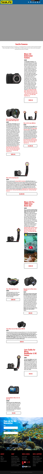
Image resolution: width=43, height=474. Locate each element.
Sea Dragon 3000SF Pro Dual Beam (20, 181)
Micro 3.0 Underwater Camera (28, 55)
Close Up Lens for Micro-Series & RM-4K (30, 289)
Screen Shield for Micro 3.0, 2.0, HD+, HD (13, 398)
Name (5, 425)
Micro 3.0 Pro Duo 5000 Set (30, 123)
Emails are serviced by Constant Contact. (10, 442)
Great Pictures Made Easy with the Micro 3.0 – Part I (30, 92)
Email (4, 430)
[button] (41, 2)
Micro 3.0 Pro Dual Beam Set (12, 178)
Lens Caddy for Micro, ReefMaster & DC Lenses (30, 352)
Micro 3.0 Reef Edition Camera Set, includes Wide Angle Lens (12, 119)
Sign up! (11, 445)
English (33, 0)
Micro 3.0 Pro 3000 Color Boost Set (29, 204)
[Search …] (28, 2)
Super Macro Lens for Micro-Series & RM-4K (15, 329)
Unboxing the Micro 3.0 (31, 90)
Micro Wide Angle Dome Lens (12, 289)
